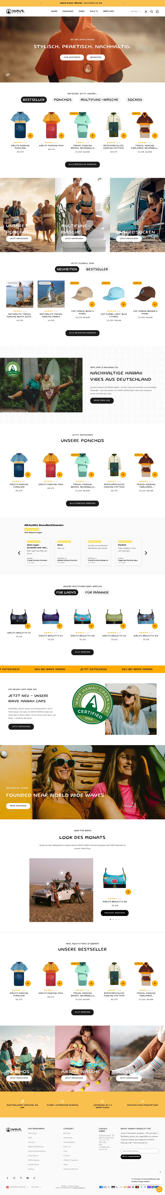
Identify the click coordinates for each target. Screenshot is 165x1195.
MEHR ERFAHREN (18, 806)
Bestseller (34, 100)
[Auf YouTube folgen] (27, 1178)
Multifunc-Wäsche (99, 100)
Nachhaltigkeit (69, 1142)
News (65, 1164)
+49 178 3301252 (97, 3)
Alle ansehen (82, 652)
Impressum (32, 1133)
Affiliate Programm (70, 1160)
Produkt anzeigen (115, 913)
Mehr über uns (102, 400)
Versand (31, 1142)
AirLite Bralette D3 (51, 636)
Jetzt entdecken (19, 238)
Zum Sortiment (72, 57)
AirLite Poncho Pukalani (20, 147)
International (33, 1155)
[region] (82, 782)
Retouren (67, 1133)
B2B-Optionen (33, 1160)
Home (54, 11)
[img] (83, 529)
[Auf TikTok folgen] (34, 1178)
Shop (82, 11)
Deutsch (134, 11)
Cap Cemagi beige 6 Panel (82, 312)
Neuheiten (95, 57)
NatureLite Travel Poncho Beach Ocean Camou (20, 315)
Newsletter (67, 1137)
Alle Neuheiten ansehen (82, 333)
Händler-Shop (33, 1164)
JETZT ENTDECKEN (74, 238)
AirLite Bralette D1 (19, 633)
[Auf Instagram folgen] (14, 1178)
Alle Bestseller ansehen (82, 164)
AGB (30, 1137)
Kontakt (66, 1155)
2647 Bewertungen (33, 533)
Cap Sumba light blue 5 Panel (114, 315)
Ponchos (68, 11)
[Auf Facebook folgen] (7, 1178)
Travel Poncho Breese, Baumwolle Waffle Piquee (82, 147)
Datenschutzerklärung (36, 1151)
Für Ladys (66, 592)
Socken (135, 100)
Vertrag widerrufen (70, 1168)
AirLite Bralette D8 (82, 636)
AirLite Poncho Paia (51, 146)
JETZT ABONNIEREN (131, 1156)
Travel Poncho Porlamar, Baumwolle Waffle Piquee (145, 147)
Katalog (31, 1168)
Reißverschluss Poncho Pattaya (113, 147)
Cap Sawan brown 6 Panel (145, 312)
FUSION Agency (78, 1188)
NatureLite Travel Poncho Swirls (51, 315)
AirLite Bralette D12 (146, 636)
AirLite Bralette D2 (114, 636)
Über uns (108, 11)
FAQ (65, 1151)
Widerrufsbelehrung (36, 1146)
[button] (20, 553)
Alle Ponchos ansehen (82, 503)
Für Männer (97, 592)
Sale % (94, 11)
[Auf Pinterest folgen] (21, 1178)
